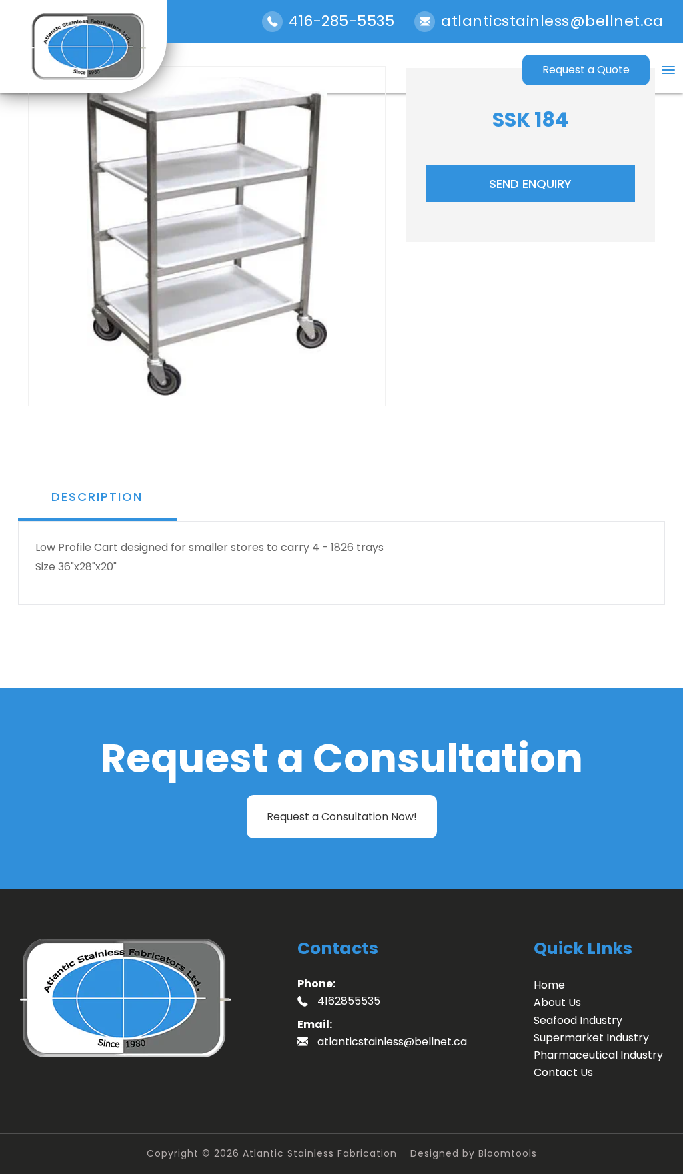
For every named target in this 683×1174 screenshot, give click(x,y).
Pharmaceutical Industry (598, 1055)
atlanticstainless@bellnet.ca (552, 21)
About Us (557, 1002)
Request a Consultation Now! (342, 816)
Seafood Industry (578, 1020)
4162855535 (348, 1001)
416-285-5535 (341, 21)
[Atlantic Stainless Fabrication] (88, 46)
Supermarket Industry (591, 1037)
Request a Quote (586, 69)
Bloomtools (507, 1153)
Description (97, 497)
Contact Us (563, 1072)
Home (549, 985)
